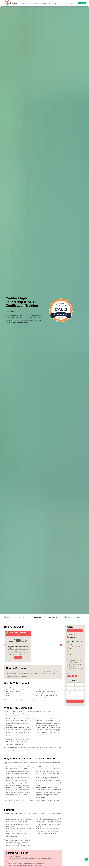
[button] (5, 645)
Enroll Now (18, 657)
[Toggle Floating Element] (86, 859)
